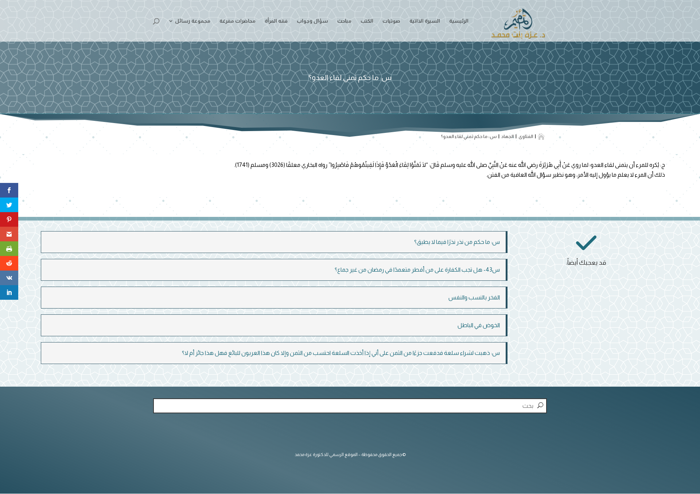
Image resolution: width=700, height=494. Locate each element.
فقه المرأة (276, 21)
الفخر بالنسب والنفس (474, 297)
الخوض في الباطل (479, 325)
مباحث (344, 21)
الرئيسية (458, 21)
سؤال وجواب (312, 21)
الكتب (367, 21)
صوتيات (391, 21)
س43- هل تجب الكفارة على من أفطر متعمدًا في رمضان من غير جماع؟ (417, 270)
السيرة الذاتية (424, 21)
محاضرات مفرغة (237, 21)
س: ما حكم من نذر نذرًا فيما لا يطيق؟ (457, 242)
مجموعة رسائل (192, 21)
